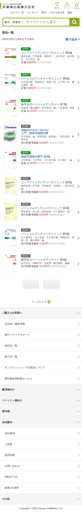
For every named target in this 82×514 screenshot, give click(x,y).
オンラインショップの (25, 367)
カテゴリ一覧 (17, 12)
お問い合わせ (12, 466)
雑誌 (69, 12)
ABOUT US (11, 476)
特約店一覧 (11, 345)
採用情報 (10, 455)
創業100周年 (12, 487)
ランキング (32, 12)
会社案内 (10, 433)
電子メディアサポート (17, 334)
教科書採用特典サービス (18, 378)
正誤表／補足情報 (15, 323)
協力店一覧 (11, 356)
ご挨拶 (8, 444)
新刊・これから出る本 (53, 12)
